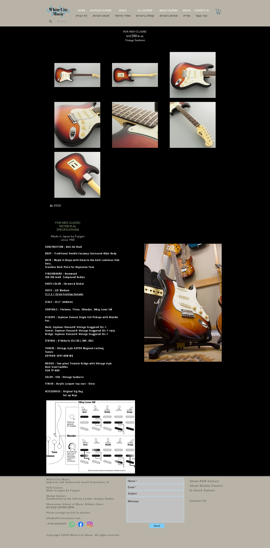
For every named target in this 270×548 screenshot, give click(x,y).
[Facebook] (80, 524)
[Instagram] (89, 524)
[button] (218, 11)
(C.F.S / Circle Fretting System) (64, 294)
